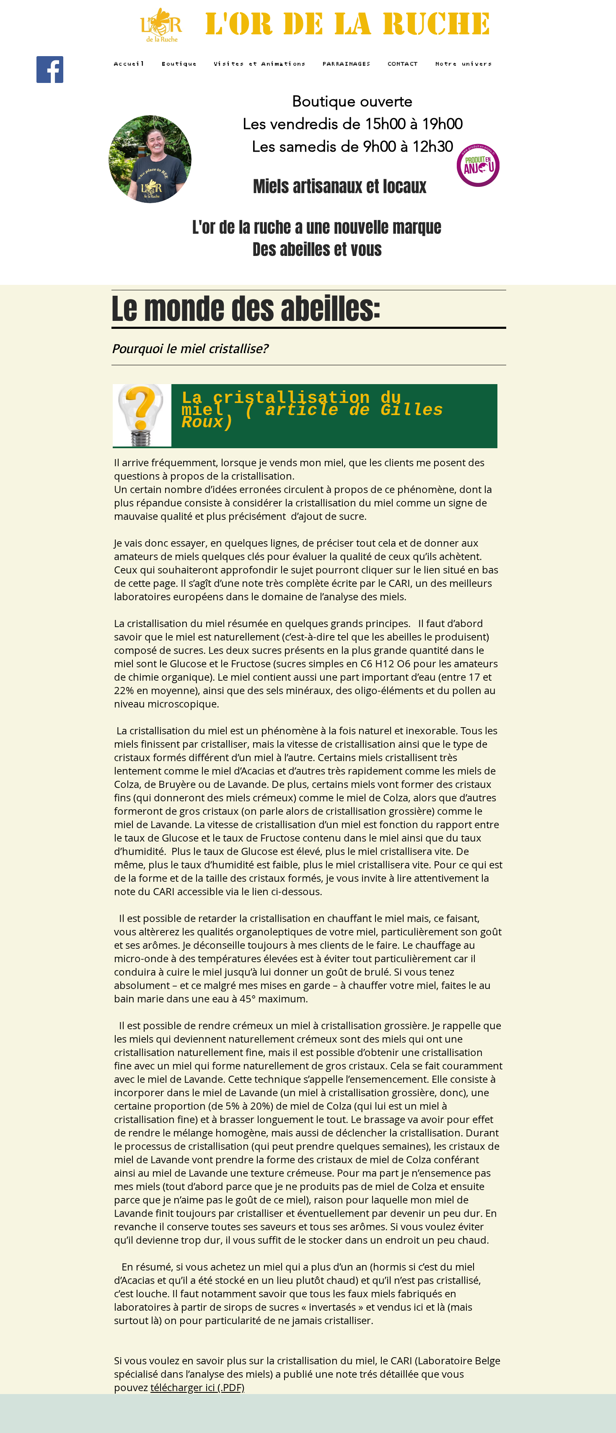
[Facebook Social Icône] (49, 69)
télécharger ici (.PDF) (197, 1387)
